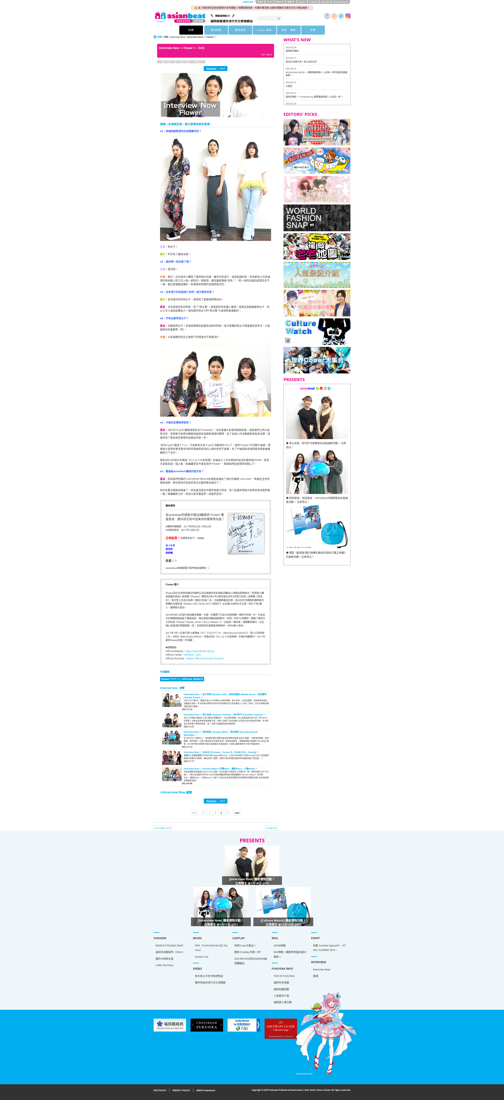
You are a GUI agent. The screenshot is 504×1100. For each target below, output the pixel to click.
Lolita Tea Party (164, 965)
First (194, 812)
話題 (191, 30)
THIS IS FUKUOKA (284, 976)
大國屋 (289, 86)
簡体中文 (279, 2)
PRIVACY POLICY (181, 1090)
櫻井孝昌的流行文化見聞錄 (210, 982)
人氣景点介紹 (281, 995)
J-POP (202, 61)
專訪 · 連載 (289, 30)
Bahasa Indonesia (340, 2)
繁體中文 (291, 2)
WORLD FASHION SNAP (169, 945)
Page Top (272, 828)
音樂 (184, 61)
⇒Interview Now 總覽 (176, 792)
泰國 (166, 61)
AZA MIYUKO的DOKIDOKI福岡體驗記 (250, 961)
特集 (313, 30)
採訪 (172, 61)
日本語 (260, 2)
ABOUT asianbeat (205, 1090)
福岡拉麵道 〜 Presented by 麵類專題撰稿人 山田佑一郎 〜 (314, 96)
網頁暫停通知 (292, 50)
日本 (160, 61)
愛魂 (315, 976)
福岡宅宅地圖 (281, 982)
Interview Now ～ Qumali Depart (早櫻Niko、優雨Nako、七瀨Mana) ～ (221, 768)
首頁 (160, 36)
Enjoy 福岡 (264, 30)
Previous (211, 68)
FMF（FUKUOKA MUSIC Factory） (211, 948)
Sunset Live (201, 956)
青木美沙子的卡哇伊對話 (209, 976)
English (302, 2)
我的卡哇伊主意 (164, 958)
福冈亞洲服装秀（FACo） (170, 952)
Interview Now (177, 36)
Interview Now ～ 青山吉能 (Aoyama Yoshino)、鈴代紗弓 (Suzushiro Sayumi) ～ (225, 714)
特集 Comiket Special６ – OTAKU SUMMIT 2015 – (329, 948)
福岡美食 (240, 30)
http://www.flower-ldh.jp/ (200, 651)
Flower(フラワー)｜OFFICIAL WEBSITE (182, 679)
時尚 (178, 61)
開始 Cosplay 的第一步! (247, 952)
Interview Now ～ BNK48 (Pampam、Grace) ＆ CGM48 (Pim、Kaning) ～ (221, 752)
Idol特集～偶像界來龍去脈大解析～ (290, 954)
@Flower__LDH (192, 654)
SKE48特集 (280, 945)
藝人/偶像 (193, 61)
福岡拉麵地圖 (281, 989)
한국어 (269, 2)
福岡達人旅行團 (283, 1002)
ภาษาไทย (313, 2)
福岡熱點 (216, 30)
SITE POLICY (160, 1090)
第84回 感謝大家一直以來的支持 (301, 61)
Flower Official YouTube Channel (204, 658)
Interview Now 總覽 (172, 688)
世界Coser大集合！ (245, 945)
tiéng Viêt (325, 2)
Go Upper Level (164, 828)
